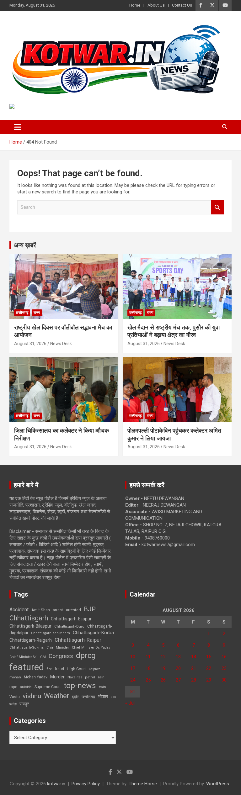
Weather (56, 696)
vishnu (32, 696)
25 (148, 680)
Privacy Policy (86, 784)
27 (178, 680)
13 (178, 657)
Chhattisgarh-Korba (93, 632)
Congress (61, 656)
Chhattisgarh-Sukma (26, 647)
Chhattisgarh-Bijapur (71, 618)
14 (193, 657)
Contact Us (182, 5)
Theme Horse (143, 784)
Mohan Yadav (35, 677)
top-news (80, 685)
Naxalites (74, 677)
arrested (73, 610)
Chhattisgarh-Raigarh (30, 640)
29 (208, 680)
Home (134, 5)
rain (101, 677)
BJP (90, 609)
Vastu (14, 697)
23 (224, 668)
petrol (90, 677)
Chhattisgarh (28, 618)
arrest (58, 610)
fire (49, 669)
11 (148, 657)
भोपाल (103, 696)
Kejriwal (95, 669)
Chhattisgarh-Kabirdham (50, 633)
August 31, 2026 (30, 343)
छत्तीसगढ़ (22, 312)
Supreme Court (48, 686)
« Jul (130, 703)
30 (224, 680)
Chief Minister (57, 647)
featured (26, 667)
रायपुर (24, 703)
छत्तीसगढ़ (88, 696)
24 (132, 680)
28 (193, 680)
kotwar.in (56, 784)
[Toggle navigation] (17, 127)
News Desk (61, 343)
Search (217, 207)
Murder (57, 677)
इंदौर (75, 696)
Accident (19, 610)
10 (132, 657)
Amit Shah (40, 610)
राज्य (37, 312)
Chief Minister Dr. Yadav (91, 647)
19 (163, 668)
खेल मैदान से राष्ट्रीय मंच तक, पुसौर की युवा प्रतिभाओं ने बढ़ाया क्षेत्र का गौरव (173, 331)
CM (43, 657)
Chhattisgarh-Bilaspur (30, 626)
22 (208, 668)
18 (148, 668)
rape (13, 686)
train (102, 687)
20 (178, 668)
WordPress (217, 784)
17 (132, 668)
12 (163, 657)
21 (193, 668)
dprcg (86, 655)
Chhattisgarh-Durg (69, 626)
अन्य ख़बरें (25, 245)
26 (163, 680)
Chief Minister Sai (23, 657)
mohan (15, 677)
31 (132, 691)
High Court (76, 668)
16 (224, 657)
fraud (59, 669)
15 (208, 657)
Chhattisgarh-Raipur (78, 640)
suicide (26, 687)
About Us (156, 5)
